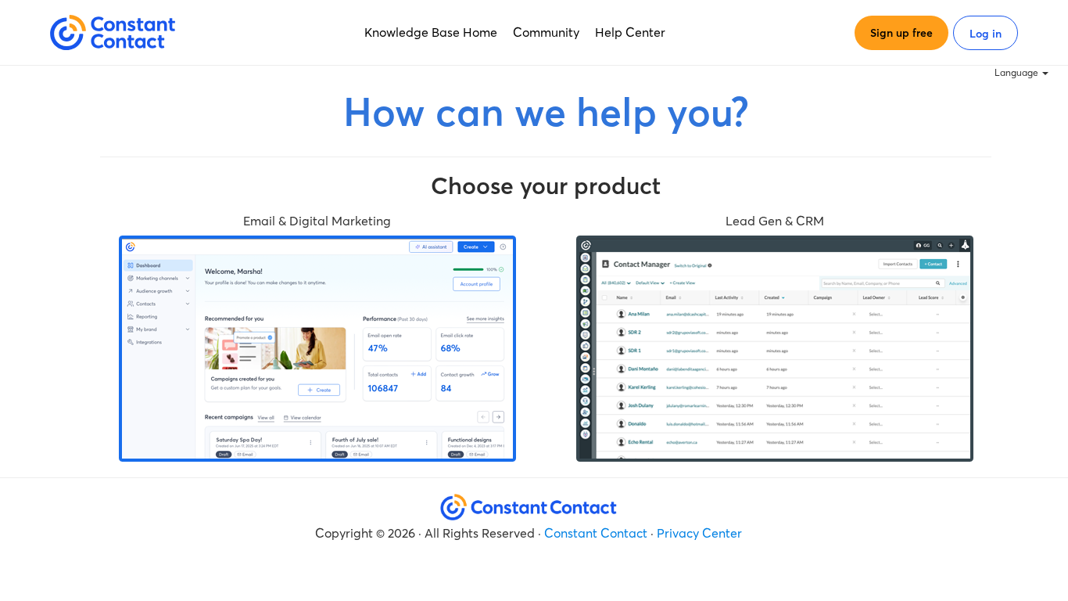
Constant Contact (595, 533)
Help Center (630, 32)
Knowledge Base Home (430, 32)
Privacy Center (699, 533)
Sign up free (901, 33)
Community (546, 32)
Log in (985, 34)
